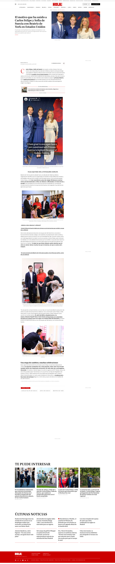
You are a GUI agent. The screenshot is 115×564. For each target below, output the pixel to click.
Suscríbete (95, 4)
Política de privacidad (62, 560)
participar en (51, 316)
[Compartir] (63, 63)
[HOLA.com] (57, 4)
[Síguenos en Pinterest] (27, 560)
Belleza (44, 7)
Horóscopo (91, 7)
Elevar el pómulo (55, 0)
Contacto (46, 553)
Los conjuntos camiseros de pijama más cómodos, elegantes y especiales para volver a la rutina (43, 89)
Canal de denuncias (78, 560)
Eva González (43, 0)
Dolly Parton (38, 0)
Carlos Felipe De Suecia (29, 390)
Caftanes (60, 0)
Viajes (74, 7)
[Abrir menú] (15, 4)
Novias (79, 7)
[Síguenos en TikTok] (23, 560)
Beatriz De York (58, 390)
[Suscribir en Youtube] (25, 560)
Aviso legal (35, 560)
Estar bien (56, 7)
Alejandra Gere (72, 0)
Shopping (63, 7)
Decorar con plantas (79, 0)
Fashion (38, 7)
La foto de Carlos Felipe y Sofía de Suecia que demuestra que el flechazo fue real (68, 491)
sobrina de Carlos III (29, 79)
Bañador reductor (66, 0)
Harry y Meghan (32, 0)
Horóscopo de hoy (95, 0)
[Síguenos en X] (20, 560)
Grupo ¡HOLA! (47, 554)
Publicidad (35, 554)
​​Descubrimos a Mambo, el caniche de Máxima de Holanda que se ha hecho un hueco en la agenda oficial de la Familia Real (67, 522)
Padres (85, 7)
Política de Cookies (47, 560)
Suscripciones (36, 553)
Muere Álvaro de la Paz (25, 0)
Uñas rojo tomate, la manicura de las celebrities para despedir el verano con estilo (89, 533)
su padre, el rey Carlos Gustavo (40, 74)
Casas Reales (30, 7)
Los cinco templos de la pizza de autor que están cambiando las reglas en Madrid (89, 521)
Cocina (49, 7)
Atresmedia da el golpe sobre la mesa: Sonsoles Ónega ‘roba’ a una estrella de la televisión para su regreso (46, 521)
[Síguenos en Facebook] (18, 560)
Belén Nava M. (24, 62)
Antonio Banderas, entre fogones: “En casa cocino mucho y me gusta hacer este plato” (24, 533)
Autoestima (49, 0)
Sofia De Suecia (45, 390)
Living (69, 7)
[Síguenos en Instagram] (16, 560)
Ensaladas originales (87, 0)
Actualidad (22, 7)
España (85, 4)
